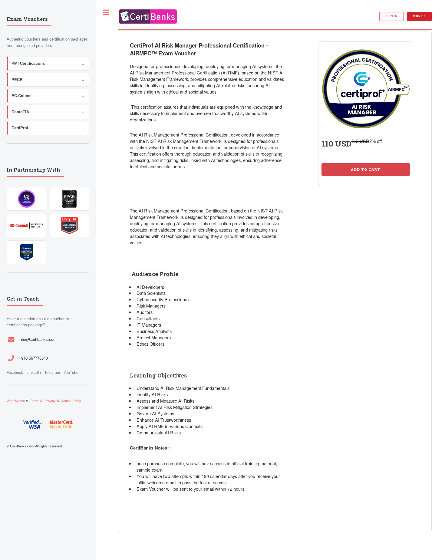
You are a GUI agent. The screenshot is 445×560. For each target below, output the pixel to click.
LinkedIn (34, 372)
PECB (48, 79)
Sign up (419, 16)
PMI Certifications (48, 63)
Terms (34, 401)
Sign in (391, 16)
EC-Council (48, 96)
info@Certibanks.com (38, 339)
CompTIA (48, 112)
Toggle (106, 12)
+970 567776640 (33, 358)
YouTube (71, 372)
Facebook (15, 372)
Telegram (52, 372)
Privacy (50, 401)
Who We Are (16, 401)
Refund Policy (71, 401)
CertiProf (48, 128)
